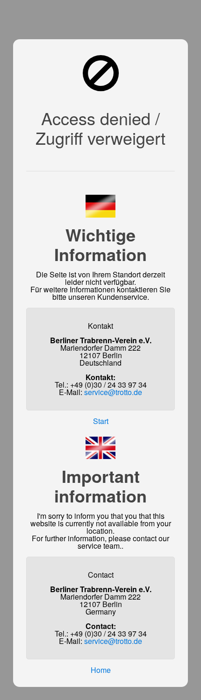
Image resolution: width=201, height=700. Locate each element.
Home (101, 670)
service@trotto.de (113, 392)
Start (100, 421)
